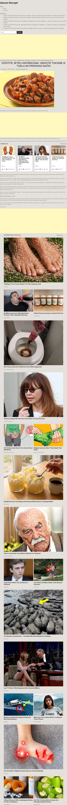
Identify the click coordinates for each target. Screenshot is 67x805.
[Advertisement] (33, 46)
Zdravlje (5, 10)
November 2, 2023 (5, 69)
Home (4, 8)
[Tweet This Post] (0, 109)
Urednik (12, 69)
